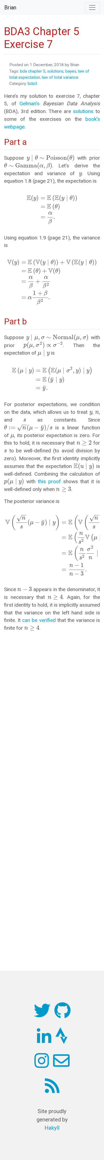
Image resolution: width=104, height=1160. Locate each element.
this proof (49, 481)
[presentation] (51, 158)
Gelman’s (29, 103)
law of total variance (60, 77)
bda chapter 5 (32, 71)
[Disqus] (52, 703)
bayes (70, 71)
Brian (10, 7)
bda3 (32, 83)
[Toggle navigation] (92, 7)
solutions (55, 71)
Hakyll (52, 1128)
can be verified (38, 620)
